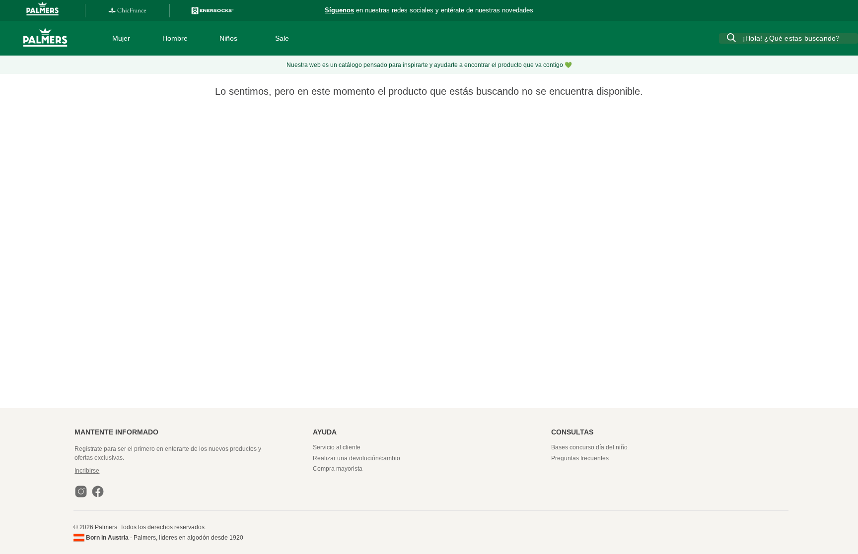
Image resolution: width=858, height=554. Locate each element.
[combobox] (788, 38)
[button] (192, 470)
